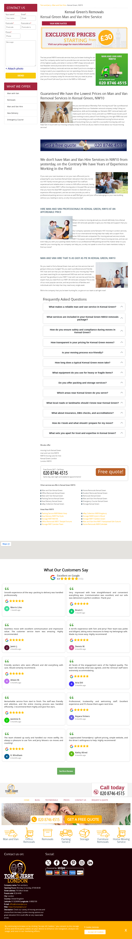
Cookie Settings (92, 927)
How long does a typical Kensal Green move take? (82, 362)
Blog (37, 800)
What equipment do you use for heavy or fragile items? (82, 372)
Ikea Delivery (12, 113)
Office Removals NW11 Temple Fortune (57, 521)
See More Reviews (66, 771)
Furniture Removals (103, 840)
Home (26, 800)
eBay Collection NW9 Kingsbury (95, 513)
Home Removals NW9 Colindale (95, 524)
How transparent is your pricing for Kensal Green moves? (82, 342)
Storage (84, 838)
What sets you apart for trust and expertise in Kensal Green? (82, 433)
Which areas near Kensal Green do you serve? (82, 393)
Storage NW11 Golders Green (94, 519)
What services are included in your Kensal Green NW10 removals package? (82, 318)
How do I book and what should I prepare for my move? (82, 423)
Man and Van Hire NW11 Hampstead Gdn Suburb (102, 521)
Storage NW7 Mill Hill (50, 519)
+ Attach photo (14, 68)
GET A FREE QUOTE (83, 819)
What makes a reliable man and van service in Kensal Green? (82, 307)
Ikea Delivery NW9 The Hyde (53, 516)
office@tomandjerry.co (18, 904)
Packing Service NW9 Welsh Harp (54, 513)
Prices (66, 800)
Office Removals (29, 840)
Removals (11, 100)
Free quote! (110, 471)
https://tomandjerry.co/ (17, 907)
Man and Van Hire (15, 106)
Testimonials (51, 800)
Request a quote (100, 800)
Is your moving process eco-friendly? (82, 352)
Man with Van (13, 93)
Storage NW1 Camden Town (52, 524)
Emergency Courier (15, 119)
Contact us (80, 800)
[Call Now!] (56, 474)
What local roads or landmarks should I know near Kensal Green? (82, 403)
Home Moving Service (121, 840)
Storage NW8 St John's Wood (94, 516)
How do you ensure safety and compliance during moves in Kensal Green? (82, 331)
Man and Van (11, 838)
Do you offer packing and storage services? (83, 382)
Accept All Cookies (96, 932)
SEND (21, 75)
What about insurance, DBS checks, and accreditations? (83, 413)
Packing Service (66, 840)
